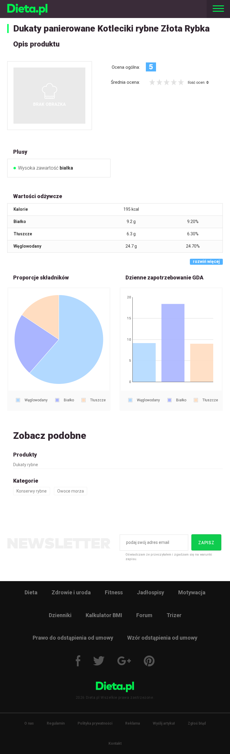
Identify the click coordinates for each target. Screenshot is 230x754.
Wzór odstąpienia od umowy (162, 638)
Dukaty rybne (25, 464)
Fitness (114, 592)
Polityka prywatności (95, 723)
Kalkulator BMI (104, 615)
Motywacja (191, 592)
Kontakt (115, 743)
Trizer (174, 615)
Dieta (31, 592)
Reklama (132, 723)
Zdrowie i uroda (71, 592)
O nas (29, 723)
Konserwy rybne (31, 491)
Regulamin (56, 723)
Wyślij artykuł (164, 723)
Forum (144, 615)
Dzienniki (60, 615)
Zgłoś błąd (197, 723)
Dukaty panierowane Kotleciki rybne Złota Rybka (111, 28)
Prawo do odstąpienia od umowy (73, 638)
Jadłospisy (150, 592)
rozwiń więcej (206, 261)
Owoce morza (70, 491)
